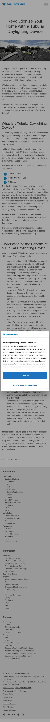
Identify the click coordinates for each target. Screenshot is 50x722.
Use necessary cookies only (25, 385)
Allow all (25, 376)
